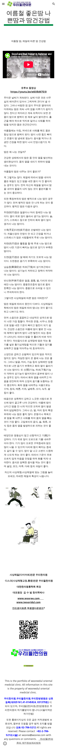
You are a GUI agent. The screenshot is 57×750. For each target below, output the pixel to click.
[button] (3, 4)
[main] (28, 17)
